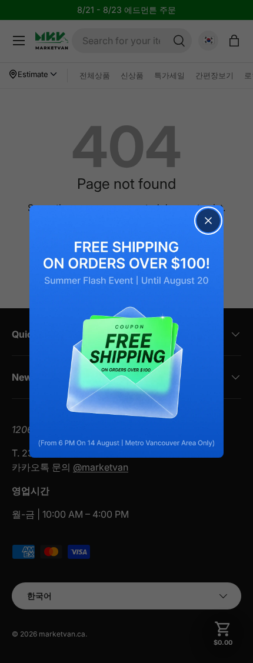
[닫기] (208, 220)
